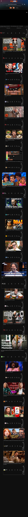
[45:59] (14, 111)
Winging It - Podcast (6, 401)
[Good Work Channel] (6, 257)
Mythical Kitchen (8, 146)
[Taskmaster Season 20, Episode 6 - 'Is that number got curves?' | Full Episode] (14, 17)
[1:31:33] (14, 366)
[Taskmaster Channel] (1, 33)
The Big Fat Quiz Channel (5, 193)
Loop (22, 101)
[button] (24, 4)
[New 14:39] (14, 246)
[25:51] (14, 156)
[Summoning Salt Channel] (6, 214)
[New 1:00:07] (14, 134)
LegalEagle (8, 79)
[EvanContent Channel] (6, 167)
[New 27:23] (14, 294)
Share (21, 77)
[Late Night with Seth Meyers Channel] (2, 283)
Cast (22, 100)
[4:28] (14, 388)
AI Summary (21, 82)
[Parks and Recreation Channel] (4, 470)
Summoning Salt (8, 214)
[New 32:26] (14, 68)
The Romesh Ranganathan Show (6, 446)
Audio (27, 33)
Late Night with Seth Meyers (4, 283)
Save (23, 33)
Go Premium (24, 62)
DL (15, 33)
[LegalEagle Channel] (6, 79)
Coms (11, 33)
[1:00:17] (14, 89)
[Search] (22, 4)
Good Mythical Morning (7, 306)
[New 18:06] (14, 224)
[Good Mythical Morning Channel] (5, 306)
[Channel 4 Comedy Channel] (1, 356)
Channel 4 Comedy (4, 356)
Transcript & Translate (27, 34)
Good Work (7, 257)
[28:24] (14, 411)
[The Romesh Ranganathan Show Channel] (4, 446)
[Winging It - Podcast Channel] (4, 401)
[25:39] (14, 457)
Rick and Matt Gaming (7, 101)
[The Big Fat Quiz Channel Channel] (3, 193)
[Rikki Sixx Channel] (6, 377)
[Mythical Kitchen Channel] (6, 146)
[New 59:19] (14, 203)
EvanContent (8, 167)
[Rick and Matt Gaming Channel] (5, 101)
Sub (7, 33)
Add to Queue (26, 29)
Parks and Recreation (6, 469)
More (24, 33)
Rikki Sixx (8, 377)
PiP (19, 33)
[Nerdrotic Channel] (6, 236)
